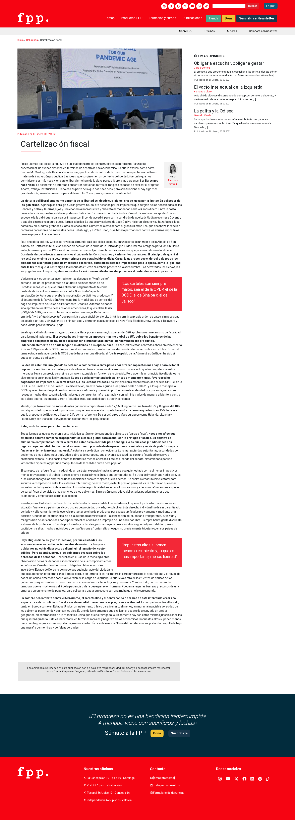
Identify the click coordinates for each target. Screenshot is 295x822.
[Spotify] (164, 6)
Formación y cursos (162, 18)
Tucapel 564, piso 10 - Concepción (108, 792)
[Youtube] (192, 6)
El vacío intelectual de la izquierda (236, 95)
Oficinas (209, 31)
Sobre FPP (185, 31)
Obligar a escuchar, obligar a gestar (236, 71)
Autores (232, 31)
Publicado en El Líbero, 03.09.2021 (37, 134)
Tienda (213, 18)
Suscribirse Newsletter (257, 18)
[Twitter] (185, 6)
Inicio (20, 40)
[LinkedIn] (171, 6)
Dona (229, 18)
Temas (110, 18)
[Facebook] (178, 6)
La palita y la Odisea (236, 121)
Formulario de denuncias (168, 792)
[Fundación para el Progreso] (32, 18)
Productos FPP (131, 18)
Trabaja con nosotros (166, 785)
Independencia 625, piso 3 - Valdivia (109, 800)
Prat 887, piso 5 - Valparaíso (104, 785)
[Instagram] (199, 6)
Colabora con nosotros (263, 31)
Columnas (32, 40)
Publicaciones (192, 18)
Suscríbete (179, 733)
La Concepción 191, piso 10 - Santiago (111, 777)
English (270, 5)
